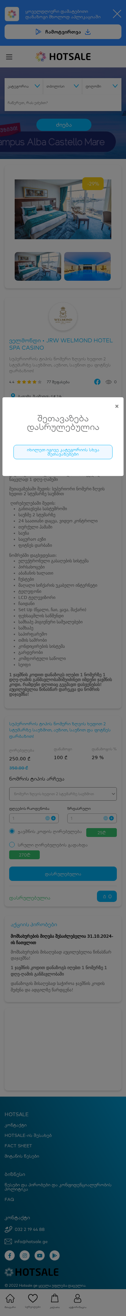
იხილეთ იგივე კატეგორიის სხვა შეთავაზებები (63, 452)
